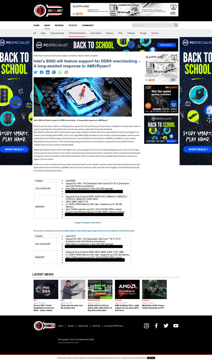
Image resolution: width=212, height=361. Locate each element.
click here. (151, 358)
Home (37, 25)
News (47, 25)
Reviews (59, 25)
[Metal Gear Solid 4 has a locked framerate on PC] (154, 289)
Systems (155, 33)
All (35, 33)
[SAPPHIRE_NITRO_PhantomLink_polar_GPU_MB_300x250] (161, 68)
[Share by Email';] (54, 72)
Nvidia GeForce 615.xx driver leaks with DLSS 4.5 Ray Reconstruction (100, 308)
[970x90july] (106, 44)
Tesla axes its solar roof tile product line (72, 306)
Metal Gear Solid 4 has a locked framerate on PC (153, 306)
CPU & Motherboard (77, 33)
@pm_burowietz (70, 55)
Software (131, 33)
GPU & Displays (94, 300)
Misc (35, 300)
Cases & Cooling (57, 33)
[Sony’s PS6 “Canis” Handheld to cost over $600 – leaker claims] (46, 289)
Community (88, 25)
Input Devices (96, 33)
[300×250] (161, 129)
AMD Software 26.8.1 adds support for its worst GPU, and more (127, 308)
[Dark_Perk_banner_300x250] (161, 99)
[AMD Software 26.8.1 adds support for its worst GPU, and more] (127, 289)
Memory (109, 33)
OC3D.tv (73, 25)
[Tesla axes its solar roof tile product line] (73, 289)
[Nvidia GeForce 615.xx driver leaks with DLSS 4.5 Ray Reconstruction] (100, 289)
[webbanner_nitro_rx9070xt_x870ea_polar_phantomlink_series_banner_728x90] (124, 9)
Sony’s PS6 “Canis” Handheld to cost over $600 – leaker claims (44, 308)
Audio (43, 33)
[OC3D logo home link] (48, 10)
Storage (143, 33)
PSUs (120, 33)
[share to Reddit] (66, 72)
